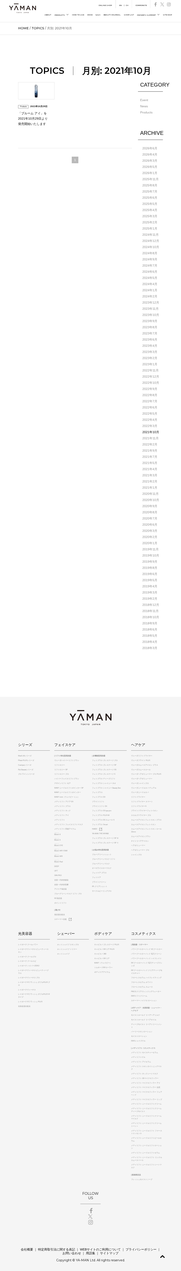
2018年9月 (149, 623)
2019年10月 (150, 555)
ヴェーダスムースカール (141, 770)
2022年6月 (149, 407)
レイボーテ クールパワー (28, 945)
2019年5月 (149, 580)
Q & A (98, 15)
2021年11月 (150, 438)
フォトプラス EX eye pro (101, 811)
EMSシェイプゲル (138, 1041)
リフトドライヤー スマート (142, 802)
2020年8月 (149, 512)
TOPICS (38, 28)
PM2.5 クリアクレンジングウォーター (146, 992)
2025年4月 (149, 210)
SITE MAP (167, 15)
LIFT (56, 871)
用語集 (90, 1253)
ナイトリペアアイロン (140, 841)
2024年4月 (149, 284)
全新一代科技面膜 (61, 885)
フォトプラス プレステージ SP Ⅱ (105, 843)
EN (120, 5)
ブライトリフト (98, 802)
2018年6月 (149, 629)
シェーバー (66, 933)
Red (58, 862)
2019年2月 (149, 598)
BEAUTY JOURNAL (112, 15)
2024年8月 (149, 253)
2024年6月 (149, 271)
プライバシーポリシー (141, 1249)
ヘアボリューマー (138, 845)
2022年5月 (149, 413)
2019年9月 (149, 561)
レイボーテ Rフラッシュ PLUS (30, 1002)
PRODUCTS (60, 15)
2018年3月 (149, 648)
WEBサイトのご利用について (100, 1249)
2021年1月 (149, 487)
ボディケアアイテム (102, 972)
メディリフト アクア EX (63, 802)
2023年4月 (149, 345)
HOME (23, 28)
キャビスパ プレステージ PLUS (106, 945)
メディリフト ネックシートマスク (144, 1074)
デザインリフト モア (62, 783)
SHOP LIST (129, 15)
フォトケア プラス (99, 873)
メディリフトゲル (138, 1057)
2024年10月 (150, 247)
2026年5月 (149, 167)
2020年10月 (150, 500)
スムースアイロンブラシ (141, 836)
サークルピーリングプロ (101, 891)
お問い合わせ (71, 1253)
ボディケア (103, 933)
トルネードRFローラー (103, 968)
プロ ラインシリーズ (26, 774)
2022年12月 (150, 376)
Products (146, 112)
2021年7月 (149, 456)
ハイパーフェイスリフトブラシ (66, 779)
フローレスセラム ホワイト (142, 982)
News (144, 106)
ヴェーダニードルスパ (140, 792)
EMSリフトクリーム (139, 996)
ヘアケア (138, 745)
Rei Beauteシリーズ (25, 770)
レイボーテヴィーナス (27, 990)
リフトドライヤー (138, 797)
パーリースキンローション (141, 1032)
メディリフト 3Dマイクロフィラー (144, 1078)
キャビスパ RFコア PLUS (104, 949)
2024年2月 (149, 296)
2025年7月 (149, 191)
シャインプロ (136, 855)
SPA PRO (58, 875)
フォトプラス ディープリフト (103, 779)
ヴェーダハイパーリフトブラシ (66, 760)
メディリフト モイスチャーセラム (144, 1053)
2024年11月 (150, 234)
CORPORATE (141, 5)
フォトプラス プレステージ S (103, 774)
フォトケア (96, 877)
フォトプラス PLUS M (100, 815)
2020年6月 (149, 524)
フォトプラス (97, 792)
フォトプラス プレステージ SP (104, 765)
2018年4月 (149, 642)
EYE (58, 845)
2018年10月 (150, 617)
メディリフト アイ (61, 815)
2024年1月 (149, 290)
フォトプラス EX (98, 797)
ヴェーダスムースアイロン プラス (144, 765)
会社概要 (27, 1249)
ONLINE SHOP (105, 5)
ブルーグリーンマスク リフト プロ (68, 894)
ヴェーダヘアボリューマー (141, 779)
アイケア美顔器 (60, 889)
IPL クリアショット (99, 886)
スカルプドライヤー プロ (141, 815)
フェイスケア (64, 745)
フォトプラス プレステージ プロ (105, 760)
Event (144, 100)
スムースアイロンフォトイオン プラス (146, 820)
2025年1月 (149, 228)
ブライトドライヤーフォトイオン (144, 811)
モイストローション (139, 1036)
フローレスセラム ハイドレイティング (146, 978)
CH (127, 5)
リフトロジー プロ (61, 774)
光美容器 (25, 933)
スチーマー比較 (60, 919)
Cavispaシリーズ (24, 765)
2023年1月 (149, 364)
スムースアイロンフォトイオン (143, 825)
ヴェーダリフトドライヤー (141, 756)
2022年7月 (149, 401)
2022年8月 (149, 395)
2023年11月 (150, 308)
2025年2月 (149, 222)
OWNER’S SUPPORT (146, 15)
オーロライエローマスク (101, 868)
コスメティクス (143, 933)
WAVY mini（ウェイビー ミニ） (66, 797)
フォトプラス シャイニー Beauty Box (106, 788)
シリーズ (25, 745)
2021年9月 (149, 450)
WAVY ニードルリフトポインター (67, 792)
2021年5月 (149, 463)
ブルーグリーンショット (101, 854)
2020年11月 (150, 493)
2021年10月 (150, 432)
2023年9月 (149, 321)
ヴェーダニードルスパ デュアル (143, 788)
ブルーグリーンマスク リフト (103, 859)
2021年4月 (149, 469)
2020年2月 (149, 537)
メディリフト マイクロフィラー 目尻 (145, 1087)
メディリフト (59, 820)
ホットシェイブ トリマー (67, 949)
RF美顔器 (58, 898)
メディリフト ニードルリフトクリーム (146, 1104)
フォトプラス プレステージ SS (104, 770)
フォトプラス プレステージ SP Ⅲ (105, 838)
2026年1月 (149, 173)
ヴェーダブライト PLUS (140, 760)
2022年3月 (149, 426)
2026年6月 (149, 148)
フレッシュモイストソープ (141, 1179)
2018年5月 (149, 635)
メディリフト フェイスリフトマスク (68, 825)
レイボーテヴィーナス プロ (29, 978)
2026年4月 (149, 154)
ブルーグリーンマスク (101, 864)
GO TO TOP (162, 1256)
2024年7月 (149, 265)
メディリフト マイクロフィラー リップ (146, 1099)
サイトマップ (109, 1253)
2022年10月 (150, 382)
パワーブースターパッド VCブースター (146, 949)
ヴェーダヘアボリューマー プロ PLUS (146, 774)
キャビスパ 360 (100, 954)
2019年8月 (149, 568)
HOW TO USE (78, 15)
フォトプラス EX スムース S (103, 820)
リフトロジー (59, 765)
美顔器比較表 (59, 915)
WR (58, 856)
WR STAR (61, 851)
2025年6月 (149, 197)
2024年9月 (149, 259)
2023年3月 (149, 352)
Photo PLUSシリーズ (26, 760)
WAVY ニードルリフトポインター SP (68, 788)
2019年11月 (150, 549)
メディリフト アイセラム (141, 1062)
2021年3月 (149, 475)
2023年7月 (149, 333)
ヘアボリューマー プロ (140, 850)
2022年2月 (149, 444)
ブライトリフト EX (99, 806)
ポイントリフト (60, 903)
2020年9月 (149, 506)
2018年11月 (150, 611)
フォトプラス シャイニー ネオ (104, 783)
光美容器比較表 (24, 1006)
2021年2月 (149, 481)
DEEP (56, 866)
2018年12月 (150, 605)
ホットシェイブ (63, 954)
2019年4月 (149, 586)
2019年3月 (149, 592)
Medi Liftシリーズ (25, 756)
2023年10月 (150, 315)
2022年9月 (149, 389)
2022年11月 (150, 370)
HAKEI (94, 829)
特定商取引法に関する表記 (56, 1249)
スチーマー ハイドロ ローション (144, 1001)
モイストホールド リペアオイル (143, 1020)
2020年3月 (149, 531)
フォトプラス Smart (100, 825)
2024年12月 (150, 241)
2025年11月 (150, 179)
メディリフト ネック (62, 811)
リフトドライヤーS (138, 806)
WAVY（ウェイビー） (102, 963)
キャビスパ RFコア (101, 958)
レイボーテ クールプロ (27, 957)
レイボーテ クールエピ (27, 961)
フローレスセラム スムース (142, 987)
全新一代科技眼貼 (61, 880)
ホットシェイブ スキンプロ (68, 945)
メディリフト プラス (62, 806)
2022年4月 (149, 419)
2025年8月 (149, 185)
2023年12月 (150, 302)
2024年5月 (149, 278)
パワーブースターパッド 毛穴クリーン (146, 954)
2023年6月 (149, 339)
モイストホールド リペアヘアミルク (145, 1015)
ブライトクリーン (99, 882)
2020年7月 (149, 518)
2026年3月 (149, 160)
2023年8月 (149, 327)
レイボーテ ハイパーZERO (28, 966)
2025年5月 (149, 204)
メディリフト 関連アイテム (65, 829)
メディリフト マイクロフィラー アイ (145, 1083)
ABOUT (48, 15)
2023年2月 (149, 358)
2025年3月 (149, 216)
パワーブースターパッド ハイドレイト (146, 958)
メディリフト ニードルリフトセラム (145, 1153)
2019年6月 (149, 574)
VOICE (89, 15)
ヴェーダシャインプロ (140, 783)
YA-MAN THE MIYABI (100, 834)
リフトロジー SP (61, 770)
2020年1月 (149, 543)
